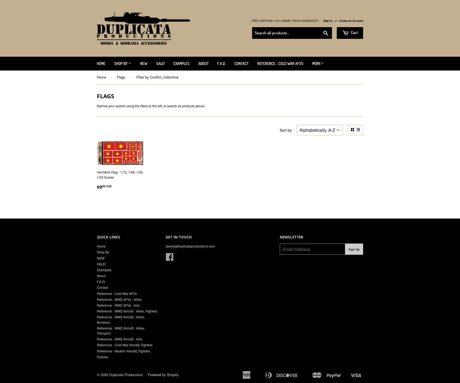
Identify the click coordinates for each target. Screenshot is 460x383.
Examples (182, 63)
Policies (102, 357)
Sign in (327, 21)
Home (101, 63)
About (203, 63)
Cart (354, 32)
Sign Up (354, 249)
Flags (121, 77)
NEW (143, 63)
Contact (242, 63)
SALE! (160, 63)
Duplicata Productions (126, 374)
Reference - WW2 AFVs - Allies (119, 299)
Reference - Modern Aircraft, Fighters (123, 351)
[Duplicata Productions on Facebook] (170, 258)
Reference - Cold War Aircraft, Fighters (125, 345)
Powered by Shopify (163, 374)
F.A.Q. (221, 63)
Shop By (121, 63)
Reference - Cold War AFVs (280, 63)
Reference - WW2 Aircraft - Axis (119, 339)
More (316, 63)
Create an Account (351, 21)
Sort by (286, 130)
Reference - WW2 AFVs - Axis (118, 305)
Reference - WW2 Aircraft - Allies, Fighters (127, 311)
